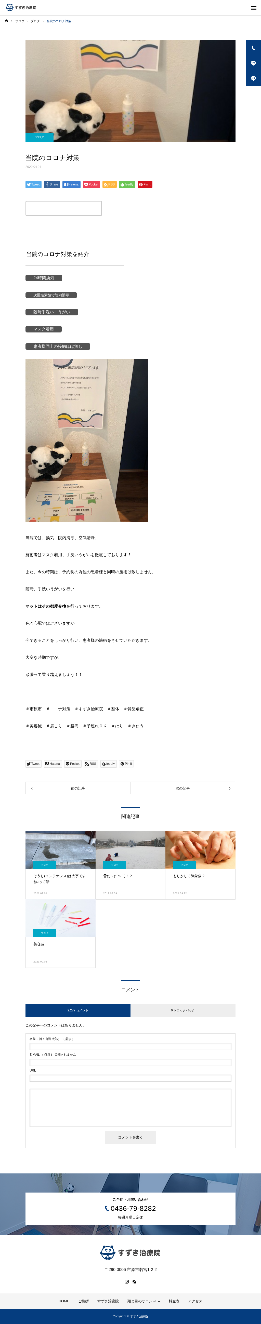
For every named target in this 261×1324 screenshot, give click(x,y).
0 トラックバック (183, 1010)
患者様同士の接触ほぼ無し (57, 346)
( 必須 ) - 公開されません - (54, 1054)
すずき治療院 (108, 1301)
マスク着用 (43, 329)
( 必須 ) (51, 1038)
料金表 (174, 1301)
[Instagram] (126, 1281)
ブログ (39, 137)
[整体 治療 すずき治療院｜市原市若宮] (21, 7)
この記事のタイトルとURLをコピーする (64, 208)
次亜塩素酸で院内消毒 (51, 295)
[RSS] (134, 1281)
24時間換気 (43, 278)
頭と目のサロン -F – (143, 1301)
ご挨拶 (83, 1301)
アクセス (195, 1301)
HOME (64, 1301)
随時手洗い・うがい (51, 312)
